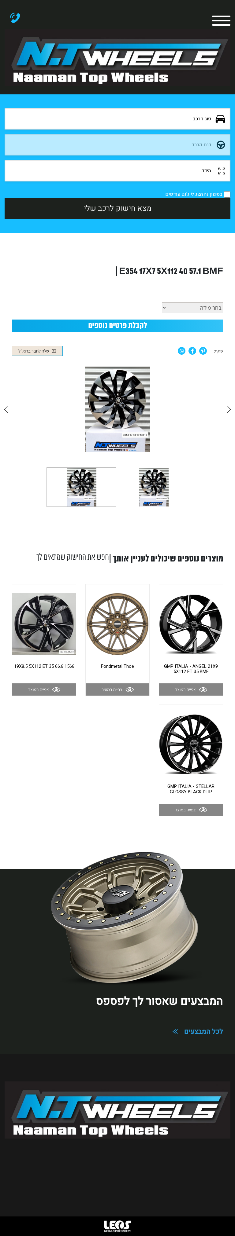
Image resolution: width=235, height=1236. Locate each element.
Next (229, 409)
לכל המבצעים (203, 1032)
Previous (6, 409)
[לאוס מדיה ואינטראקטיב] (117, 1226)
